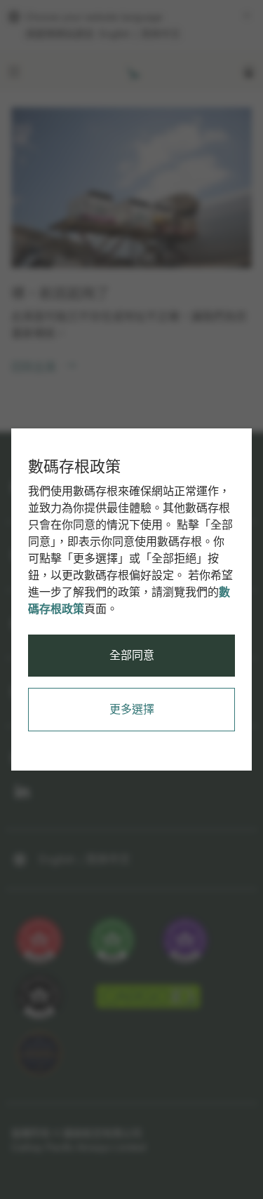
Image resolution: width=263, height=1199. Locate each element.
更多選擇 (131, 709)
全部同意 (131, 655)
